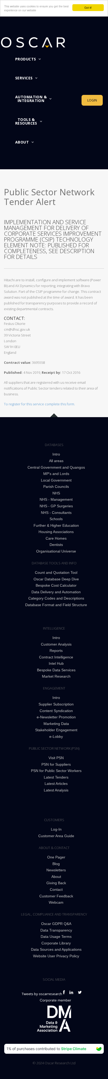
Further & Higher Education (56, 525)
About (22, 142)
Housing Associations (56, 532)
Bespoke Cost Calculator (56, 585)
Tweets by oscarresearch (42, 993)
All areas (56, 461)
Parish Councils (56, 486)
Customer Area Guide (56, 836)
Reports (56, 650)
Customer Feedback (56, 896)
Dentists (56, 545)
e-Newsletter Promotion (56, 717)
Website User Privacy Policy (56, 956)
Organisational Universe (56, 551)
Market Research (56, 676)
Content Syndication (56, 711)
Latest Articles (56, 783)
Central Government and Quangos (56, 467)
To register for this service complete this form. (39, 404)
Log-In (56, 829)
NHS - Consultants (56, 512)
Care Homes (56, 538)
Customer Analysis (56, 644)
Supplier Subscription (56, 704)
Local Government (56, 480)
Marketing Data (56, 724)
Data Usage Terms (56, 936)
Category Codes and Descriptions (56, 598)
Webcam (56, 902)
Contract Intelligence (56, 657)
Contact (56, 889)
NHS (56, 493)
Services (24, 77)
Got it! (88, 7)
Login (92, 100)
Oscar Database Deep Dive (56, 579)
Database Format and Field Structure (56, 605)
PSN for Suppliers (56, 764)
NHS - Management (56, 499)
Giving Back (56, 883)
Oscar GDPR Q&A (56, 924)
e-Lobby (56, 736)
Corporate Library (56, 943)
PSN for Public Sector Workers (56, 771)
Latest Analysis (56, 790)
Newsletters (56, 870)
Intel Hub (56, 663)
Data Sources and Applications (56, 949)
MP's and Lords (56, 474)
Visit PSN (56, 758)
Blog (56, 864)
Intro (56, 454)
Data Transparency (56, 930)
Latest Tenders (56, 777)
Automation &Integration (31, 98)
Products (25, 59)
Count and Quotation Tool (56, 572)
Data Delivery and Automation (56, 592)
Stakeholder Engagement (56, 730)
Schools (56, 519)
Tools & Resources (26, 121)
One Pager (56, 857)
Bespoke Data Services (56, 670)
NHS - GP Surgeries (56, 506)
